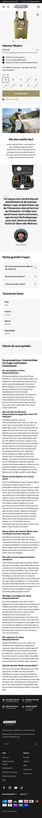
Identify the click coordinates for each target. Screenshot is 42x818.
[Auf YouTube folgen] (15, 787)
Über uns (5, 757)
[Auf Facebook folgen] (3, 787)
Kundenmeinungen (9, 776)
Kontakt (26, 757)
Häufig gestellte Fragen (8, 762)
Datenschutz (27, 769)
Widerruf (26, 761)
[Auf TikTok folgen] (21, 787)
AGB (24, 765)
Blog (4, 780)
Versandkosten (13, 52)
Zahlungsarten (7, 768)
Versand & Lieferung (9, 772)
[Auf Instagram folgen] (9, 787)
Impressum (27, 773)
